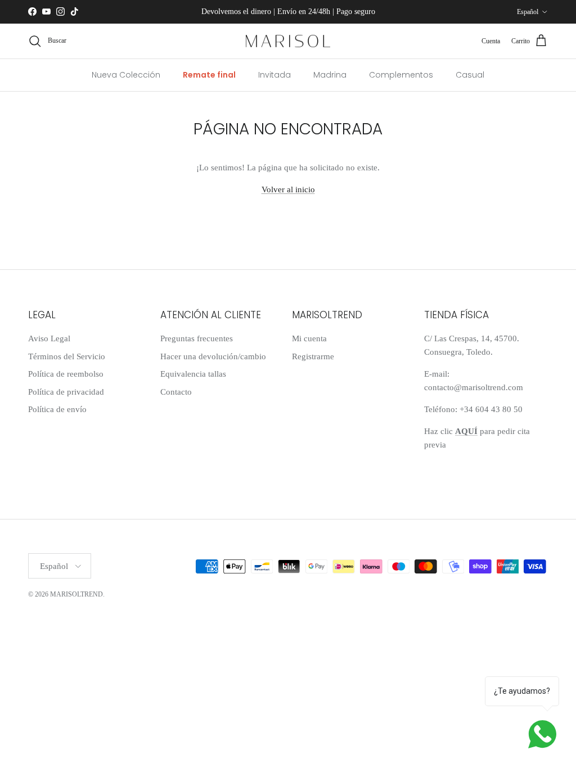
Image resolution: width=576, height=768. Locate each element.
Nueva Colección (126, 74)
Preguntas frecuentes (196, 338)
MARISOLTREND (76, 594)
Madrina (329, 74)
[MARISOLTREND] (288, 41)
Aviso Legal (49, 338)
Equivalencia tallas (193, 373)
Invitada (274, 74)
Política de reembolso (66, 373)
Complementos (401, 74)
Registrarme (313, 356)
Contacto (176, 391)
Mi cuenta (309, 338)
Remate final (209, 74)
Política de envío (57, 409)
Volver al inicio (288, 189)
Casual (470, 74)
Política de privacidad (66, 391)
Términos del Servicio (66, 356)
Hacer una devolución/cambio (213, 356)
